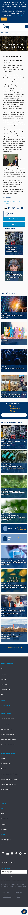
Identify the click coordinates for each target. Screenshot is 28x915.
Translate (13, 877)
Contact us (4, 824)
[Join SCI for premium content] (5, 538)
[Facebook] (16, 853)
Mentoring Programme (7, 734)
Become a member (6, 845)
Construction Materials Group (12, 201)
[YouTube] (25, 853)
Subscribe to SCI (14, 219)
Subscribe (5, 862)
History (3, 813)
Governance (4, 818)
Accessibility (5, 892)
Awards (6, 203)
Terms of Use (18, 892)
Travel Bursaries (5, 789)
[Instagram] (12, 853)
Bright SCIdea (5, 724)
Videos (3, 695)
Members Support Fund (8, 745)
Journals (3, 674)
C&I (2, 668)
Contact (12, 862)
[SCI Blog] (20, 853)
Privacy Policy (7, 897)
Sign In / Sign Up (6, 839)
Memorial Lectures (6, 763)
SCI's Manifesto (5, 689)
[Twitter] (3, 854)
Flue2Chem (4, 684)
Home (2, 32)
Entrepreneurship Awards (8, 784)
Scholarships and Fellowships (9, 779)
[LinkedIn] (7, 853)
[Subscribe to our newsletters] (5, 528)
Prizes (2, 795)
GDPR (18, 897)
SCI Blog (3, 679)
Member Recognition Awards (9, 774)
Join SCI (14, 224)
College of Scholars (6, 729)
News (6, 32)
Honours (3, 769)
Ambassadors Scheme (7, 718)
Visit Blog (12, 213)
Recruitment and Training (8, 739)
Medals (3, 758)
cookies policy (18, 15)
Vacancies (4, 829)
